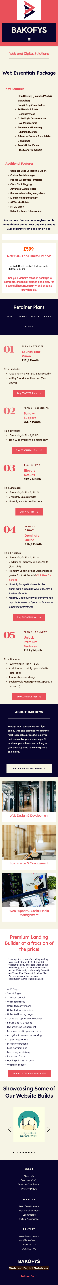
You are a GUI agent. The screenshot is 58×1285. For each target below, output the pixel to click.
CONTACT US (29, 1248)
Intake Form (29, 1276)
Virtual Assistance (29, 1218)
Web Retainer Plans (29, 1210)
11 (44, 1152)
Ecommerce (29, 1214)
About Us (29, 1175)
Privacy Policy (29, 1189)
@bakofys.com (31, 1240)
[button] (29, 39)
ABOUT (29, 1169)
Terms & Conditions (29, 1184)
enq (21, 1240)
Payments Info (29, 1180)
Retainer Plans (29, 307)
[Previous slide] (9, 1129)
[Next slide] (48, 1129)
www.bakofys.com (29, 1236)
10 (41, 1152)
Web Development (29, 1206)
